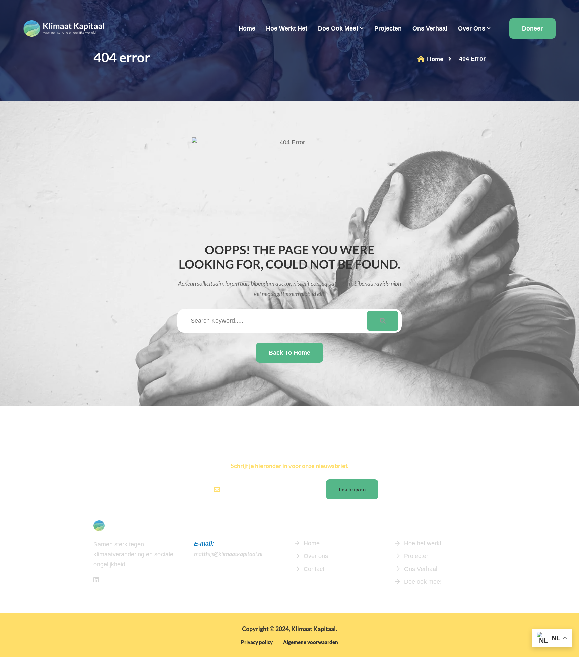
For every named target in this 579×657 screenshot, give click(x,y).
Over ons (315, 556)
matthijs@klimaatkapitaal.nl (228, 553)
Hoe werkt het (286, 28)
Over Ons (471, 28)
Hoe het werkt (421, 543)
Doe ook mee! (338, 28)
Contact (313, 568)
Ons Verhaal (419, 568)
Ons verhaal (429, 28)
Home (247, 28)
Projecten (388, 28)
